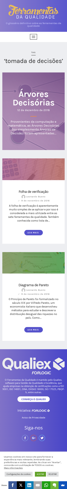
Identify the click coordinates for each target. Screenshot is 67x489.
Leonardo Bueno (35, 196)
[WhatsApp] (46, 485)
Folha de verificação (33, 191)
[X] (21, 485)
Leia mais (33, 232)
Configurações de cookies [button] (19, 474)
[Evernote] (54, 485)
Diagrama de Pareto (34, 285)
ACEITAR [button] (40, 474)
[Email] (38, 485)
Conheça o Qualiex (33, 399)
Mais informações (13, 468)
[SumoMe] (63, 485)
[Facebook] (12, 485)
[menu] (33, 37)
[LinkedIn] (29, 485)
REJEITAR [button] (53, 474)
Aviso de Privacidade (33, 417)
